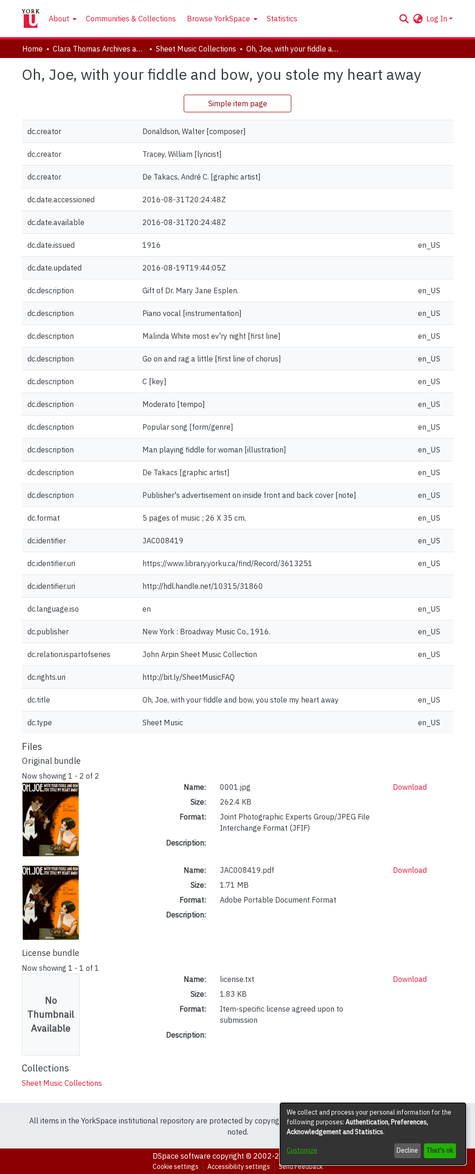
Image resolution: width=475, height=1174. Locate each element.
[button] (404, 18)
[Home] (30, 18)
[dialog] (373, 1134)
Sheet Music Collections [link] (196, 48)
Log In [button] (437, 18)
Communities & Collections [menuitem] (131, 18)
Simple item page (237, 103)
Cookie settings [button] (176, 1166)
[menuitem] (62, 18)
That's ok (439, 1150)
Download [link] (410, 787)
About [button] (59, 18)
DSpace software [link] (182, 1156)
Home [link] (32, 48)
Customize (302, 1150)
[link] (62, 1083)
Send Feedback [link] (301, 1166)
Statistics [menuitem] (282, 18)
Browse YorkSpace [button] (218, 18)
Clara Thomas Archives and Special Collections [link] (99, 48)
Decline (407, 1150)
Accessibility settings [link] (238, 1166)
